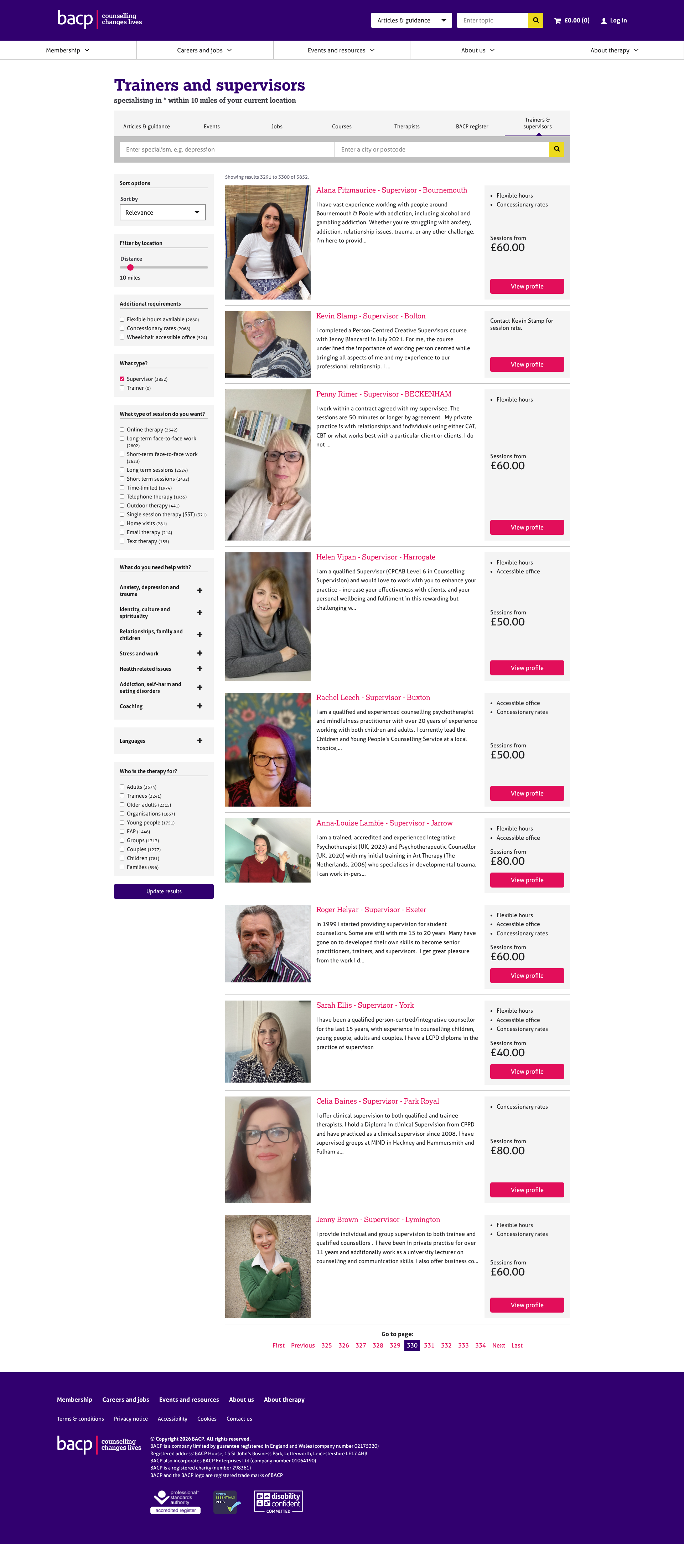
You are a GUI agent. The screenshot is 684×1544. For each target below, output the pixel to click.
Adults (141, 786)
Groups (143, 840)
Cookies (207, 1418)
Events (211, 129)
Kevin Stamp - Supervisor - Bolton (371, 315)
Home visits (147, 523)
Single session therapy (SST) (167, 514)
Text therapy (148, 541)
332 (446, 1345)
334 (480, 1345)
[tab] (164, 590)
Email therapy (149, 532)
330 (412, 1345)
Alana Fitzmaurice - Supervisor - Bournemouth (391, 189)
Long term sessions (157, 469)
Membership (63, 50)
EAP (138, 831)
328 (378, 1345)
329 (395, 1345)
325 (326, 1345)
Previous (303, 1345)
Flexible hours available (163, 319)
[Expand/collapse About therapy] (636, 50)
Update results (164, 891)
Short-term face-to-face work (162, 457)
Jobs (277, 129)
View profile (527, 286)
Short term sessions (158, 478)
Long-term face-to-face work (161, 441)
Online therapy (152, 429)
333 (463, 1345)
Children (143, 858)
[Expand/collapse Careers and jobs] (229, 50)
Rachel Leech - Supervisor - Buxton (373, 697)
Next (498, 1345)
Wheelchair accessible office (167, 337)
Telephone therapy (157, 496)
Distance (131, 258)
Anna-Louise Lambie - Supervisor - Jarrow (384, 822)
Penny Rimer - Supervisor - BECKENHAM (383, 393)
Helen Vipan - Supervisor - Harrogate (375, 556)
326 (343, 1345)
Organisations (151, 813)
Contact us (239, 1418)
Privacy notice (131, 1418)
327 (361, 1345)
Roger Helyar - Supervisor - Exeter (371, 909)
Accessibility (172, 1418)
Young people (151, 822)
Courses (342, 129)
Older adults (149, 804)
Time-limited (149, 487)
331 (429, 1345)
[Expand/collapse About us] (492, 50)
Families (143, 867)
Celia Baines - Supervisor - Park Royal (377, 1100)
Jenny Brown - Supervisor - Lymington (378, 1219)
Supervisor (147, 378)
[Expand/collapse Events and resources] (372, 50)
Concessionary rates (158, 328)
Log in (618, 20)
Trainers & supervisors (537, 126)
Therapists (407, 129)
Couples (144, 849)
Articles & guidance (146, 129)
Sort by (129, 198)
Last (517, 1345)
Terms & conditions (80, 1418)
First (279, 1345)
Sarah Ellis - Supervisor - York (365, 1005)
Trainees (144, 795)
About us (473, 50)
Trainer (139, 387)
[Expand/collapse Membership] (87, 50)
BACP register (472, 129)
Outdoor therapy (153, 505)
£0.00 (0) (577, 20)
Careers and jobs (200, 50)
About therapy (610, 50)
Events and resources (337, 50)
